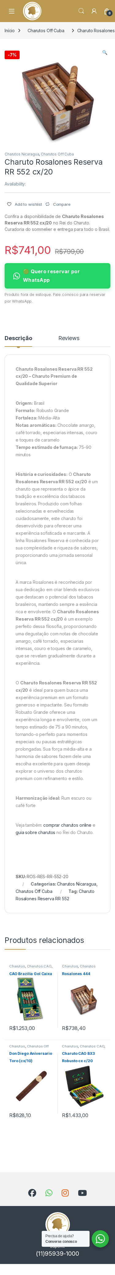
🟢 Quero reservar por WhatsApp (51, 275)
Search (81, 11)
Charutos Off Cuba (46, 30)
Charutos (17, 966)
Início (10, 30)
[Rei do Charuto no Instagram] (65, 1193)
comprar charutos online (67, 825)
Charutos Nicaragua (22, 154)
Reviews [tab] (68, 338)
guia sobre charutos (35, 832)
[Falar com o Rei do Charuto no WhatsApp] (49, 1193)
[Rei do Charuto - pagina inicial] (32, 11)
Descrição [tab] (18, 338)
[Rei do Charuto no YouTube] (82, 1193)
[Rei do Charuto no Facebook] (32, 1193)
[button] (104, 52)
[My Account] (94, 11)
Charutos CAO (39, 966)
